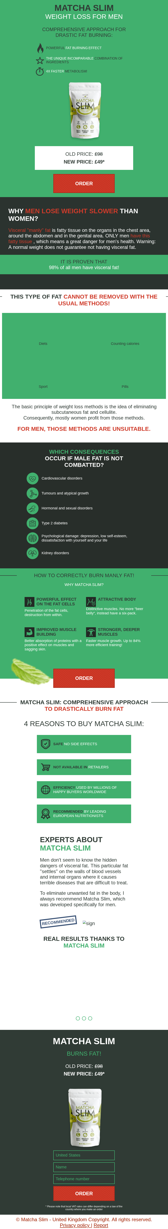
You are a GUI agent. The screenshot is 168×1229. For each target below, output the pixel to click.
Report (101, 1225)
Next (141, 962)
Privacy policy (75, 1225)
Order (84, 183)
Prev (27, 962)
